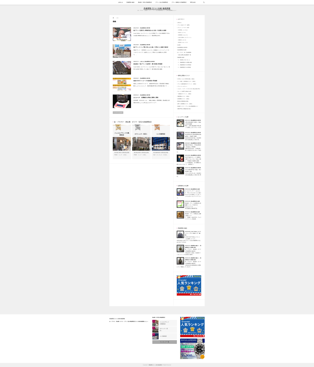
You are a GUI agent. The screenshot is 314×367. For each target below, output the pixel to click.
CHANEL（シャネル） (183, 30)
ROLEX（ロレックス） (183, 42)
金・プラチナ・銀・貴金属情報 (184, 52)
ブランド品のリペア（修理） (183, 25)
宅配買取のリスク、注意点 (183, 96)
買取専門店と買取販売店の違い (184, 108)
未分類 (178, 45)
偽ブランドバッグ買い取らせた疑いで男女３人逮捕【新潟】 (151, 47)
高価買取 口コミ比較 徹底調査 (157, 8)
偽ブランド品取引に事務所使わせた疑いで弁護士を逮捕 (149, 30)
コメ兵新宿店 (163, 336)
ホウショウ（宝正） (164, 329)
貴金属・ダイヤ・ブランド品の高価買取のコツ (187, 106)
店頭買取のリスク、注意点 (183, 98)
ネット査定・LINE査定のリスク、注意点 (186, 81)
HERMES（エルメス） (183, 35)
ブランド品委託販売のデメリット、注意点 (186, 83)
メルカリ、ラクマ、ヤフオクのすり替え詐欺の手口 (188, 88)
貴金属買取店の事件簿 (145, 28)
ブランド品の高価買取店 (161, 2)
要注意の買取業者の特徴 (182, 101)
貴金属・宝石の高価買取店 (145, 2)
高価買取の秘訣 (130, 2)
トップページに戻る (118, 112)
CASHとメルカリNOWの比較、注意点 (185, 79)
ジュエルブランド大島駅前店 (164, 323)
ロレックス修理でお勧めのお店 (184, 91)
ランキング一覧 (164, 342)
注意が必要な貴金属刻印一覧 (184, 54)
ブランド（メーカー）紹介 (183, 27)
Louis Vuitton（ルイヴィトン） (185, 37)
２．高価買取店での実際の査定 (185, 62)
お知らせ (120, 2)
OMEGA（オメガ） (182, 40)
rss (204, 2)
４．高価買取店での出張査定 (184, 67)
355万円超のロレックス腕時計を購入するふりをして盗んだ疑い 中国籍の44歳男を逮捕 (193, 159)
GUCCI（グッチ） (182, 32)
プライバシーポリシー (182, 86)
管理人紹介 (193, 2)
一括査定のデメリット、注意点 (184, 93)
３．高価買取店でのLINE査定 (184, 64)
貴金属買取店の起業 (181, 49)
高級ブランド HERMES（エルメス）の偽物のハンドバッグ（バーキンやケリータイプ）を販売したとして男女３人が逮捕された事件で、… (151, 52)
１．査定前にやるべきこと (184, 59)
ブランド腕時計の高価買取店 (179, 2)
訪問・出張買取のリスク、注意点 (184, 103)
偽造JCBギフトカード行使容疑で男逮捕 (145, 80)
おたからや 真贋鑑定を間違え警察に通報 (145, 97)
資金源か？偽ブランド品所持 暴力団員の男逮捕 (147, 64)
